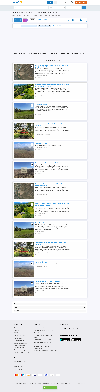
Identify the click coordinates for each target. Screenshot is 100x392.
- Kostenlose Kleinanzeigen (45, 350)
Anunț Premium (18, 364)
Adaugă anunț (81, 2)
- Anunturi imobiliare (43, 330)
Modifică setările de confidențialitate (20, 346)
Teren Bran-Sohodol (41, 104)
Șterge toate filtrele (57, 25)
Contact (16, 330)
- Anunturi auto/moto (44, 328)
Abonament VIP (19, 366)
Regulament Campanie (21, 350)
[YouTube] (65, 328)
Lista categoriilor (19, 340)
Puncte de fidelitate (20, 361)
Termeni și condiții (19, 338)
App (51, 2)
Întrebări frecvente (19, 335)
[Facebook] (61, 328)
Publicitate (17, 333)
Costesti (47, 25)
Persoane (39, 20)
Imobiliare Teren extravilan (28, 26)
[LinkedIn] (69, 328)
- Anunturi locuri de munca (45, 333)
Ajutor (16, 328)
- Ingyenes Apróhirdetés (41, 347)
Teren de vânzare (41, 143)
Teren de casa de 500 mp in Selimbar (47, 163)
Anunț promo (18, 369)
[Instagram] (73, 328)
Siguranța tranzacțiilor (20, 343)
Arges (40, 25)
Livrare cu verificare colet (21, 352)
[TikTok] (77, 328)
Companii (46, 20)
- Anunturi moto (42, 339)
